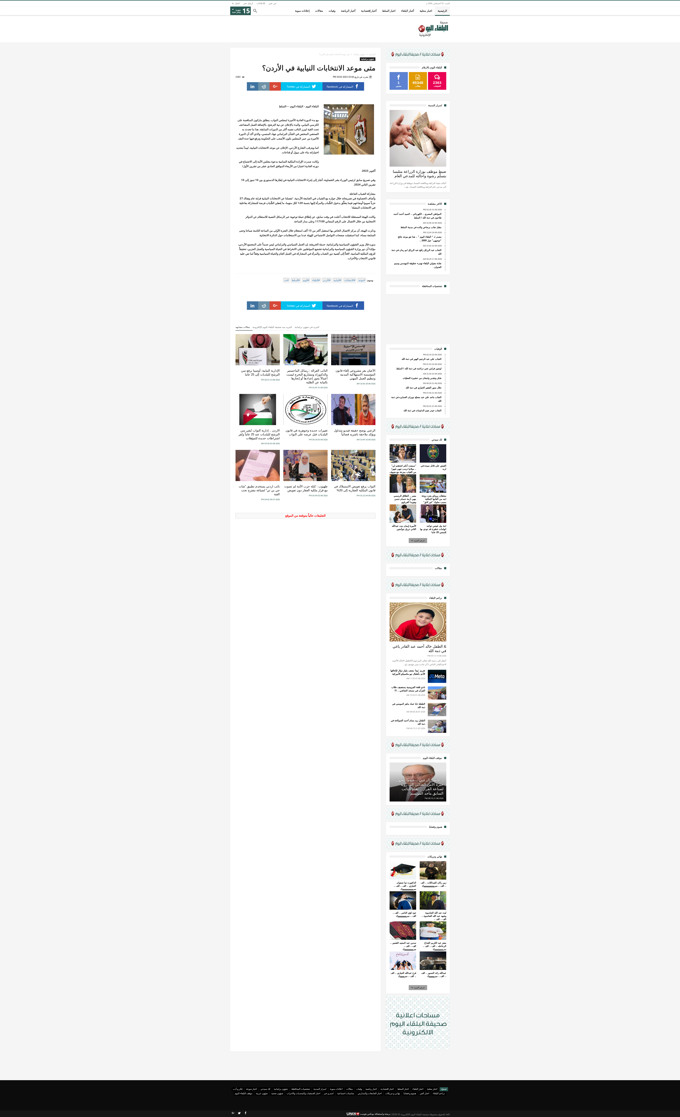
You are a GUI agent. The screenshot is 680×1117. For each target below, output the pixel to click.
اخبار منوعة (251, 1089)
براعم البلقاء (439, 1093)
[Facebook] (245, 1113)
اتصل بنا (236, 3)
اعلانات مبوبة (336, 1089)
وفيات (359, 1089)
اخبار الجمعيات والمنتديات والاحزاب (303, 1093)
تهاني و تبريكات (392, 1093)
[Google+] (233, 1113)
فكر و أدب (237, 1089)
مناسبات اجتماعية (345, 1093)
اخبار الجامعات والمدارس (370, 1093)
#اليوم (306, 280)
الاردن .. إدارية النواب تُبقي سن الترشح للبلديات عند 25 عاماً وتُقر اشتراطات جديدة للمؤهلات (259, 434)
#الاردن (326, 280)
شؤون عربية (262, 1093)
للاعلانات (261, 3)
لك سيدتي (265, 1089)
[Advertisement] (417, 319)
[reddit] (264, 86)
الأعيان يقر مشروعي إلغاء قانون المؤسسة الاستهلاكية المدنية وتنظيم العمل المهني (355, 374)
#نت (286, 280)
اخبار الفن (424, 1093)
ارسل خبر (248, 3)
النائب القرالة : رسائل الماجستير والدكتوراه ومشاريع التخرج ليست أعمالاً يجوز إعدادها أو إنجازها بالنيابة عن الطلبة (307, 376)
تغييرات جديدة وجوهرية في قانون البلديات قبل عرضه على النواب (307, 432)
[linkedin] (252, 86)
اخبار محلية (432, 1089)
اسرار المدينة (319, 1089)
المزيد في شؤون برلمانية (307, 327)
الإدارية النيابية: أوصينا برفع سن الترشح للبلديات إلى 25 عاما (260, 372)
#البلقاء (316, 280)
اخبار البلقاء (417, 1089)
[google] (275, 86)
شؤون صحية (277, 1093)
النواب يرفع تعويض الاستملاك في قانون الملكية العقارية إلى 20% (354, 488)
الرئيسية (372, 54)
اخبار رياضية (371, 1089)
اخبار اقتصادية (387, 1089)
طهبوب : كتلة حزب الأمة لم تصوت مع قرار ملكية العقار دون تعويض (306, 488)
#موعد (361, 280)
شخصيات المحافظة (300, 1089)
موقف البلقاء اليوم (243, 1093)
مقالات (349, 1089)
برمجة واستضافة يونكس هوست (374, 1114)
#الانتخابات (349, 280)
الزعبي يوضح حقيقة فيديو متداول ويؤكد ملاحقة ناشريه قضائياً (354, 432)
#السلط (296, 280)
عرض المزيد (419, 540)
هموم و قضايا (410, 1093)
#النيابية (337, 280)
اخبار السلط (403, 1089)
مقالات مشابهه (243, 327)
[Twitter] (239, 1113)
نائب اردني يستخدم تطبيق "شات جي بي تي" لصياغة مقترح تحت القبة (259, 490)
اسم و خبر (329, 1093)
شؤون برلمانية (359, 54)
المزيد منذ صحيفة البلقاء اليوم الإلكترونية (272, 327)
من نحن (272, 3)
